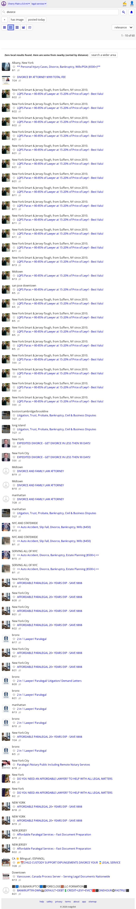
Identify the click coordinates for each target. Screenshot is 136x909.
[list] (4, 27)
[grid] (17, 27)
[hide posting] (19, 70)
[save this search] (131, 12)
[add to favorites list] (14, 67)
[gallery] (23, 27)
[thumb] (11, 27)
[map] (30, 27)
